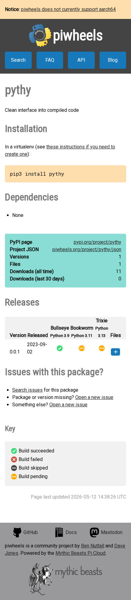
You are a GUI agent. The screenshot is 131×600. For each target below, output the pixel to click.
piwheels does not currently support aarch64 (68, 9)
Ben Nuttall (92, 546)
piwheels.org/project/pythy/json (86, 249)
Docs (71, 532)
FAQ (49, 60)
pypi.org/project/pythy (97, 242)
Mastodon (111, 532)
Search (18, 60)
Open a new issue (94, 397)
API (81, 60)
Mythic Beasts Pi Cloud (80, 553)
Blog (113, 60)
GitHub (30, 532)
